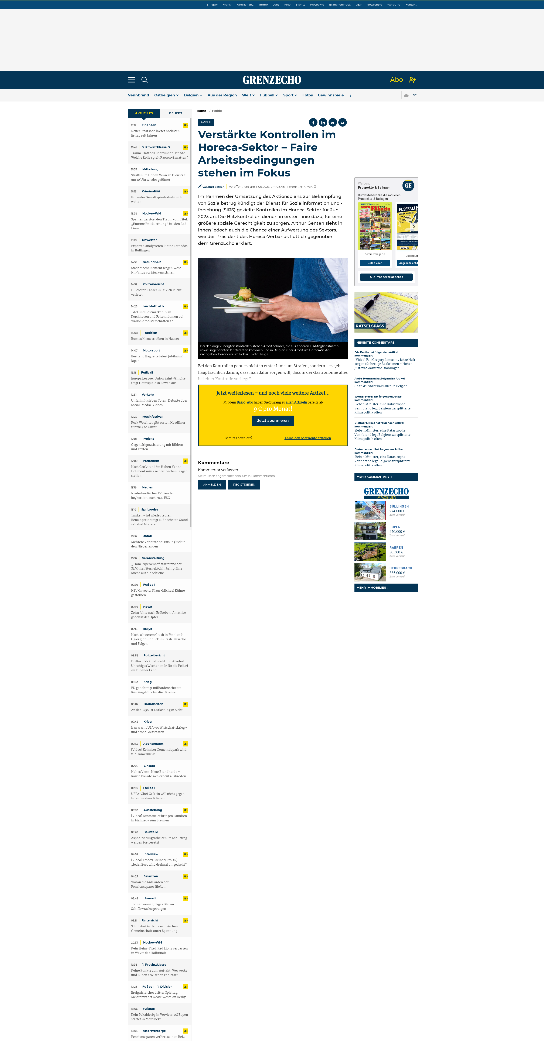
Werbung (393, 4)
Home (201, 111)
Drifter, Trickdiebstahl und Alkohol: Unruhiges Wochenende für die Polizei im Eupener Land (159, 666)
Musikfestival (152, 416)
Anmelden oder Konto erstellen (308, 438)
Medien (147, 487)
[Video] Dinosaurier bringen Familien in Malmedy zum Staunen (159, 818)
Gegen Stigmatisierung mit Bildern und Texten (157, 447)
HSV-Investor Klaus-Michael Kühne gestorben (158, 593)
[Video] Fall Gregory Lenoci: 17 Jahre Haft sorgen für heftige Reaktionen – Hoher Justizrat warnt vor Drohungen (384, 364)
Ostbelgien (164, 95)
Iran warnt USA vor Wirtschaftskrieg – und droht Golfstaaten (159, 730)
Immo (263, 4)
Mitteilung (150, 169)
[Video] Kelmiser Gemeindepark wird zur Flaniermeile (159, 752)
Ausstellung (152, 810)
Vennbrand (138, 95)
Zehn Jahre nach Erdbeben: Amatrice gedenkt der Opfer (158, 615)
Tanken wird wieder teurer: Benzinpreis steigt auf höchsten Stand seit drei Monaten (159, 520)
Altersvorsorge (154, 1031)
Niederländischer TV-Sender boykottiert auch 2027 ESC (152, 495)
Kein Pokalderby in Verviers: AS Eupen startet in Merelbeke (159, 1017)
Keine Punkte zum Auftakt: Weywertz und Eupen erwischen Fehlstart (159, 973)
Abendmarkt (153, 743)
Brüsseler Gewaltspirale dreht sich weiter (156, 199)
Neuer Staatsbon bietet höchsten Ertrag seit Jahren (155, 133)
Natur (147, 606)
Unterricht (150, 920)
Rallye (147, 629)
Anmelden (212, 484)
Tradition (150, 332)
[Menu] (131, 79)
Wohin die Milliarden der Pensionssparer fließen (150, 884)
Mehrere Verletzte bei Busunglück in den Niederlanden (158, 544)
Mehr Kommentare (373, 476)
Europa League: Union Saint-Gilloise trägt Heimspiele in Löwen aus (158, 381)
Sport (288, 95)
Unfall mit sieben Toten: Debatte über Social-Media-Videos (159, 403)
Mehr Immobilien (371, 587)
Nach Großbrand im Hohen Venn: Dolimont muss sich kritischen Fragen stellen (159, 471)
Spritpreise (149, 509)
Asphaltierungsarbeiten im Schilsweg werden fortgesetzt (159, 840)
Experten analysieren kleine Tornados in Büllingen (159, 248)
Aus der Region (222, 95)
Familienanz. (245, 4)
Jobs (276, 4)
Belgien (191, 95)
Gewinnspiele (331, 95)
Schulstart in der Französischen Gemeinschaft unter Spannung (154, 928)
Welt (246, 95)
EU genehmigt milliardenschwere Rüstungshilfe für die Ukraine (156, 690)
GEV (359, 4)
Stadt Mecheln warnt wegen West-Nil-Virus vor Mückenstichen (157, 270)
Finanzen (149, 125)
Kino (287, 4)
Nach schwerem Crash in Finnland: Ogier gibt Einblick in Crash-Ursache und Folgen (158, 639)
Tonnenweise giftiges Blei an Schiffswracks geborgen (152, 906)
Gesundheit (152, 262)
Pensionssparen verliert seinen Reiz (157, 1037)
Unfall (147, 536)
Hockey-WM (151, 213)
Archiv (227, 4)
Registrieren (244, 484)
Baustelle (150, 832)
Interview (150, 854)
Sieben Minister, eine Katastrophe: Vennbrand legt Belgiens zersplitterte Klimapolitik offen (382, 408)
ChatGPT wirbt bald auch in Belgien (381, 386)
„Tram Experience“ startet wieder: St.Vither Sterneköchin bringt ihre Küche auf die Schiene (157, 569)
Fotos (307, 95)
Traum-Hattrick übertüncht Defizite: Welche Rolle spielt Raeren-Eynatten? (159, 155)
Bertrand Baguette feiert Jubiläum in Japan (158, 358)
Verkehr (148, 394)
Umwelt (149, 898)
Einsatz (149, 766)
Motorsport (151, 350)
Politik (217, 111)
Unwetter (149, 240)
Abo (396, 80)
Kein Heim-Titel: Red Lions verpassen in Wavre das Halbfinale (159, 950)
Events (300, 4)
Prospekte (317, 4)
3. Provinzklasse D (156, 147)
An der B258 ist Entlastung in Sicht (157, 710)
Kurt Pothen (216, 187)
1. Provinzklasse (154, 964)
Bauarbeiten (153, 704)
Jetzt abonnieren (273, 420)
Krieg (147, 682)
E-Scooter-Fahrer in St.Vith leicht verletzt (156, 292)
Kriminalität (151, 191)
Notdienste (374, 4)
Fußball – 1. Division (157, 986)
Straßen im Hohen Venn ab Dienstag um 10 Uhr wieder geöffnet (158, 177)
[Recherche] (144, 79)
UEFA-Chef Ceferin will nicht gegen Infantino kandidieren (158, 796)
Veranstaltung (153, 558)
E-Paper (212, 4)
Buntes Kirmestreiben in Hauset (155, 339)
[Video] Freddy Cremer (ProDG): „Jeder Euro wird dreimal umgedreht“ (159, 862)
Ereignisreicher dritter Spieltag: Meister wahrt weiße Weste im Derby (158, 995)
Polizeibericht (153, 284)
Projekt (148, 438)
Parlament (151, 461)
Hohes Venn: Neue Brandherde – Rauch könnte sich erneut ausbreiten (158, 774)
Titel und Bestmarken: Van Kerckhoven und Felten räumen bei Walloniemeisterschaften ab (157, 317)
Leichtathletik (153, 306)
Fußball (267, 95)
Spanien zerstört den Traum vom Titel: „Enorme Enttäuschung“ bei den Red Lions (159, 224)
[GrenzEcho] (272, 79)
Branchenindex (340, 4)
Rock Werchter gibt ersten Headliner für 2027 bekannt (158, 425)
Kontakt (410, 4)
